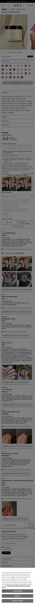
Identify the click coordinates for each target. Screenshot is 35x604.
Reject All (17, 596)
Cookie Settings (17, 591)
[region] (17, 586)
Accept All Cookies (17, 601)
